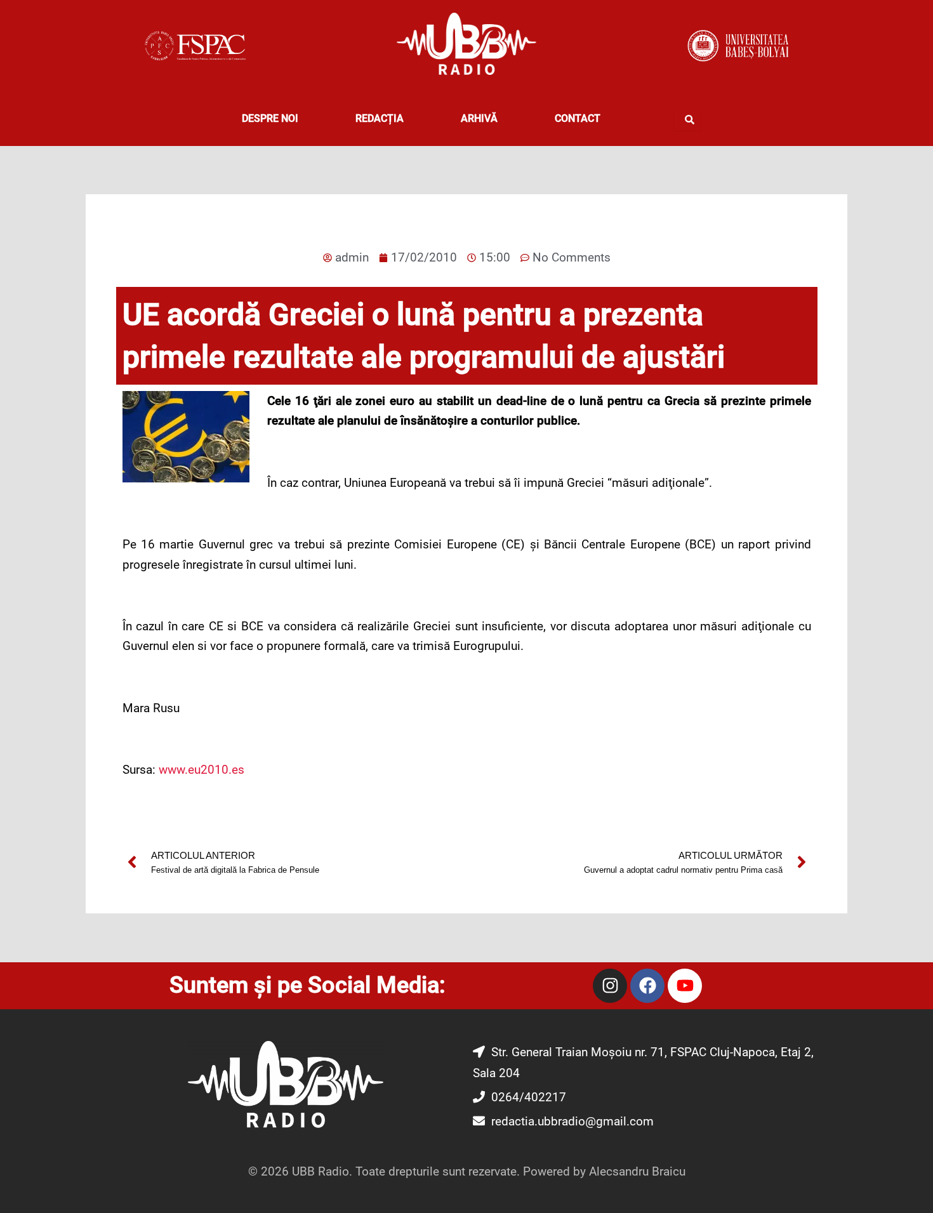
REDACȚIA (379, 118)
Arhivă (479, 118)
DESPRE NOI (270, 118)
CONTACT (577, 118)
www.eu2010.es (201, 769)
